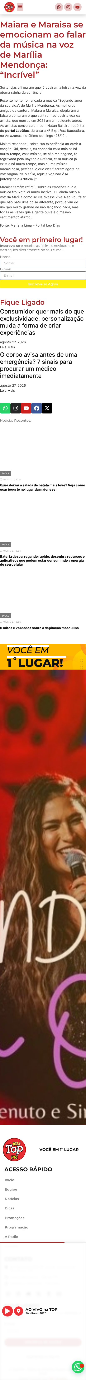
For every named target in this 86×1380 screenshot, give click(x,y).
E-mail (5, 269)
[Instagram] (68, 7)
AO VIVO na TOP (41, 1309)
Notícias (12, 1199)
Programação (16, 1227)
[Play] (7, 1311)
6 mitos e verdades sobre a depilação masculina (39, 628)
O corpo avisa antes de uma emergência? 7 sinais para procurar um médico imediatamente (38, 365)
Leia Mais (7, 347)
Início (9, 1180)
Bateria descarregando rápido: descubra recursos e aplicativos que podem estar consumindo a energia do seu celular (42, 560)
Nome (5, 257)
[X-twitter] (47, 408)
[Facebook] (36, 408)
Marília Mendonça (40, 105)
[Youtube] (77, 7)
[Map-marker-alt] (18, 1311)
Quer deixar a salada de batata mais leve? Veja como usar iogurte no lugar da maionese (42, 487)
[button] (78, 1367)
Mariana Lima (21, 225)
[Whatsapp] (59, 7)
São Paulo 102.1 (35, 1313)
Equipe (11, 1189)
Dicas (5, 473)
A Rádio (11, 1237)
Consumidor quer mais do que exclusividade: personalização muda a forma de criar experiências (42, 322)
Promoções (14, 1218)
